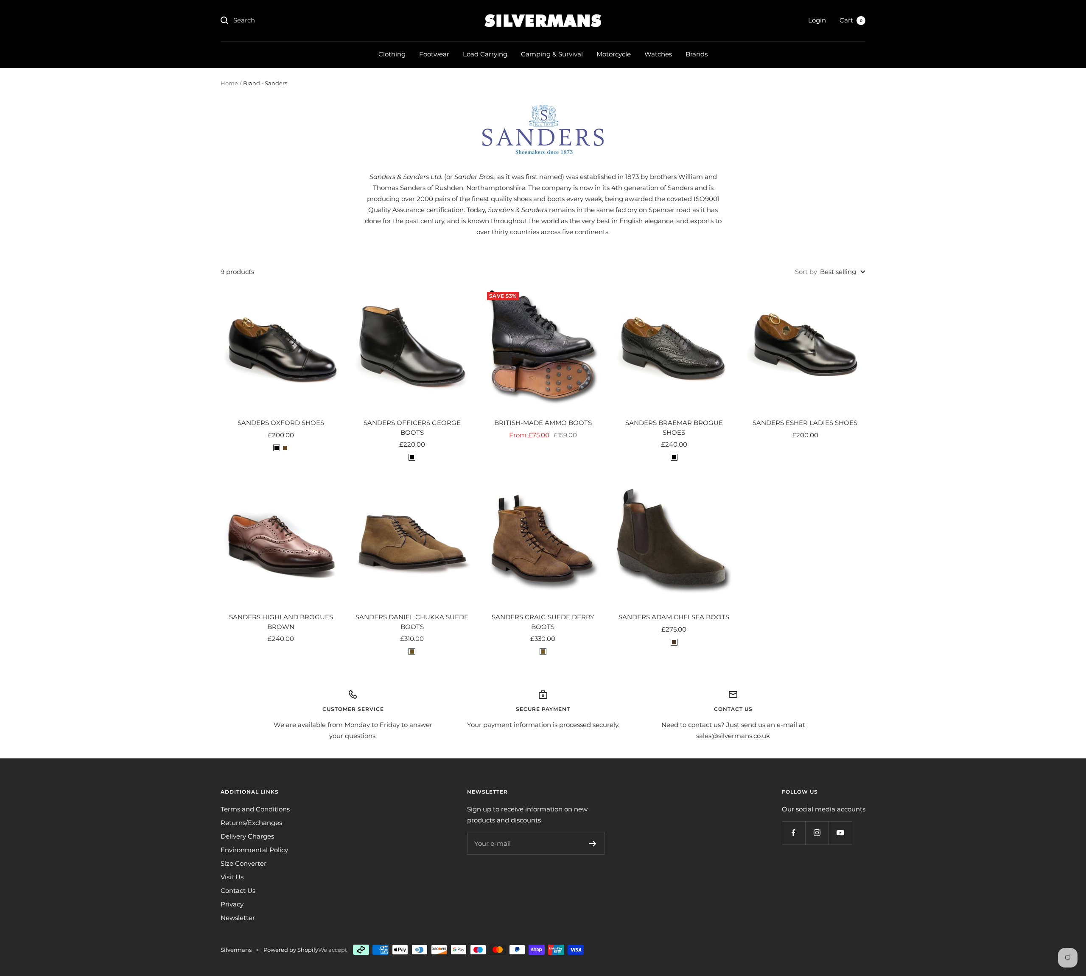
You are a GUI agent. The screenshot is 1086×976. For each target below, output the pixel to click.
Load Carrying (485, 54)
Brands (697, 54)
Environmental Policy (254, 850)
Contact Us (238, 891)
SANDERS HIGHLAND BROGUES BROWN (281, 622)
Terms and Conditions (255, 809)
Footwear (434, 54)
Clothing (392, 54)
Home (229, 83)
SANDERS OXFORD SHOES (281, 423)
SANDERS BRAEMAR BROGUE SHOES (674, 427)
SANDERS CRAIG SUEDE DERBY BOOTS (543, 622)
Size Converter (243, 863)
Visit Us (232, 877)
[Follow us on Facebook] (793, 833)
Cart (851, 20)
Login (817, 20)
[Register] (592, 844)
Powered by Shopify (290, 949)
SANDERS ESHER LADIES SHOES (805, 423)
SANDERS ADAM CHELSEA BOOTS (674, 617)
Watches (658, 54)
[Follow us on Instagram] (816, 833)
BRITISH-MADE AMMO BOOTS (543, 423)
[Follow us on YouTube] (840, 833)
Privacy (232, 904)
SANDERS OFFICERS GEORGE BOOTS (412, 427)
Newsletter (238, 918)
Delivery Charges (247, 836)
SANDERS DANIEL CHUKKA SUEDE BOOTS (411, 622)
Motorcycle (613, 54)
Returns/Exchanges (251, 823)
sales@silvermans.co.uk (733, 736)
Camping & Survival (552, 54)
